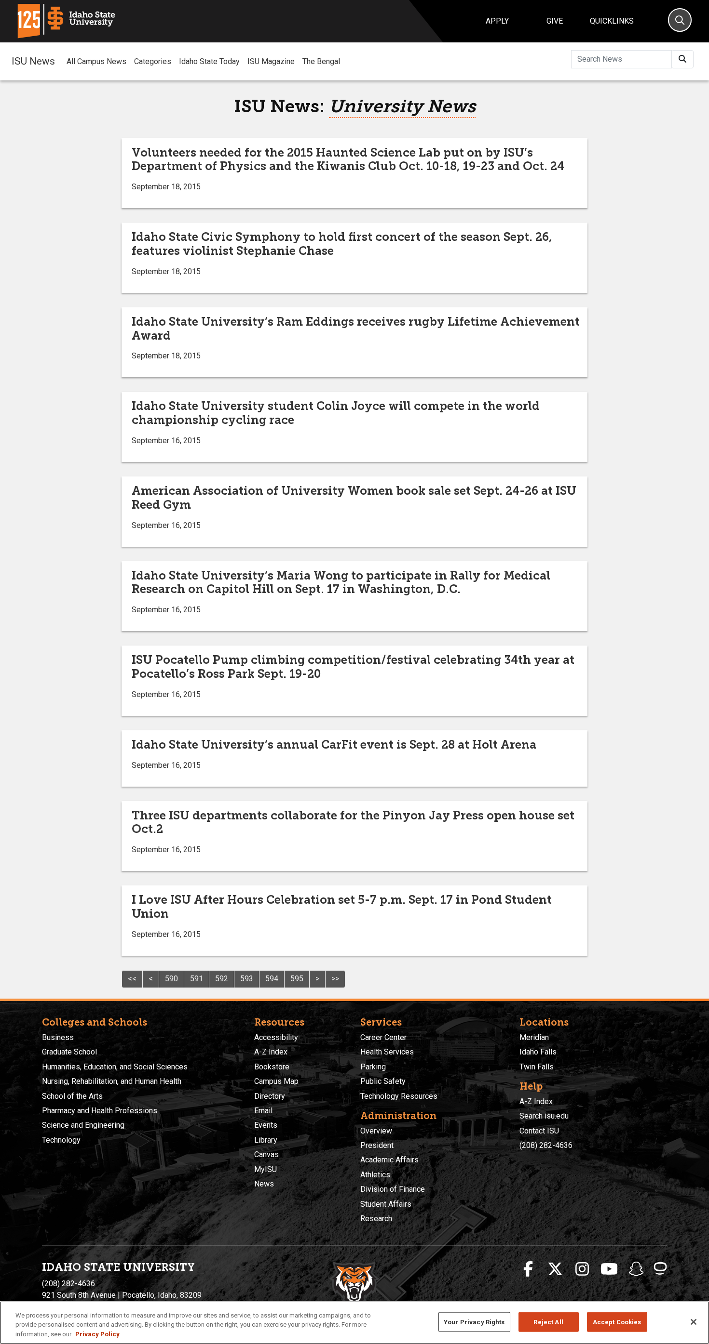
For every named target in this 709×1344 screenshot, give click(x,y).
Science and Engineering (83, 1125)
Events (265, 1125)
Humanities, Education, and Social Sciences (115, 1066)
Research (376, 1218)
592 (221, 978)
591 (196, 978)
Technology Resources (398, 1096)
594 (271, 978)
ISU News (33, 61)
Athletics (375, 1174)
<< (132, 978)
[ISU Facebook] (528, 1269)
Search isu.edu (544, 1115)
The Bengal (321, 61)
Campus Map (276, 1081)
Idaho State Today (209, 61)
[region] (354, 1322)
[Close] (693, 1321)
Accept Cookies (617, 1321)
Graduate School (69, 1051)
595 (296, 978)
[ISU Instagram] (582, 1269)
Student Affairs (385, 1204)
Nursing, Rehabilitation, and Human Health (111, 1081)
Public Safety (383, 1081)
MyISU (265, 1169)
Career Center (383, 1037)
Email (263, 1110)
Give (554, 21)
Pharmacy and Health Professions (99, 1110)
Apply (497, 21)
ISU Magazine (271, 61)
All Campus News (96, 61)
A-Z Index (270, 1051)
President (377, 1145)
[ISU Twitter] (555, 1269)
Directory (269, 1096)
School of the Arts (72, 1096)
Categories (152, 61)
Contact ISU (539, 1130)
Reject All (548, 1321)
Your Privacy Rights (474, 1321)
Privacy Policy (97, 1334)
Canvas (266, 1154)
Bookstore (271, 1066)
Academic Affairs (389, 1159)
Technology (61, 1140)
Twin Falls (536, 1066)
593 (246, 978)
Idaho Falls (538, 1051)
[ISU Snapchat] (636, 1269)
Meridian (534, 1037)
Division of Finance (392, 1189)
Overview (376, 1130)
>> (335, 978)
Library (265, 1140)
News (264, 1183)
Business (58, 1037)
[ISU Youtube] (609, 1269)
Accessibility (276, 1037)
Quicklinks (612, 21)
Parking (373, 1066)
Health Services (387, 1051)
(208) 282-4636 (546, 1145)
